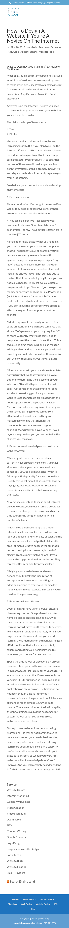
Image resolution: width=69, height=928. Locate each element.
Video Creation (15, 807)
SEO (9, 825)
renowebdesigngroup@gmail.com (27, 923)
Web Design (26, 904)
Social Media (14, 854)
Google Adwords (16, 837)
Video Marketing (16, 813)
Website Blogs (15, 860)
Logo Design (14, 843)
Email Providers (16, 872)
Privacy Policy (29, 899)
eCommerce (14, 819)
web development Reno (25, 51)
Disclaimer (12, 904)
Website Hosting (16, 866)
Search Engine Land (22, 881)
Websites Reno (46, 51)
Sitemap (15, 899)
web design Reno (35, 47)
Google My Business (18, 801)
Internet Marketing (18, 795)
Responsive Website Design (23, 849)
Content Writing (16, 831)
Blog (33, 909)
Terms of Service (47, 899)
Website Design (16, 789)
